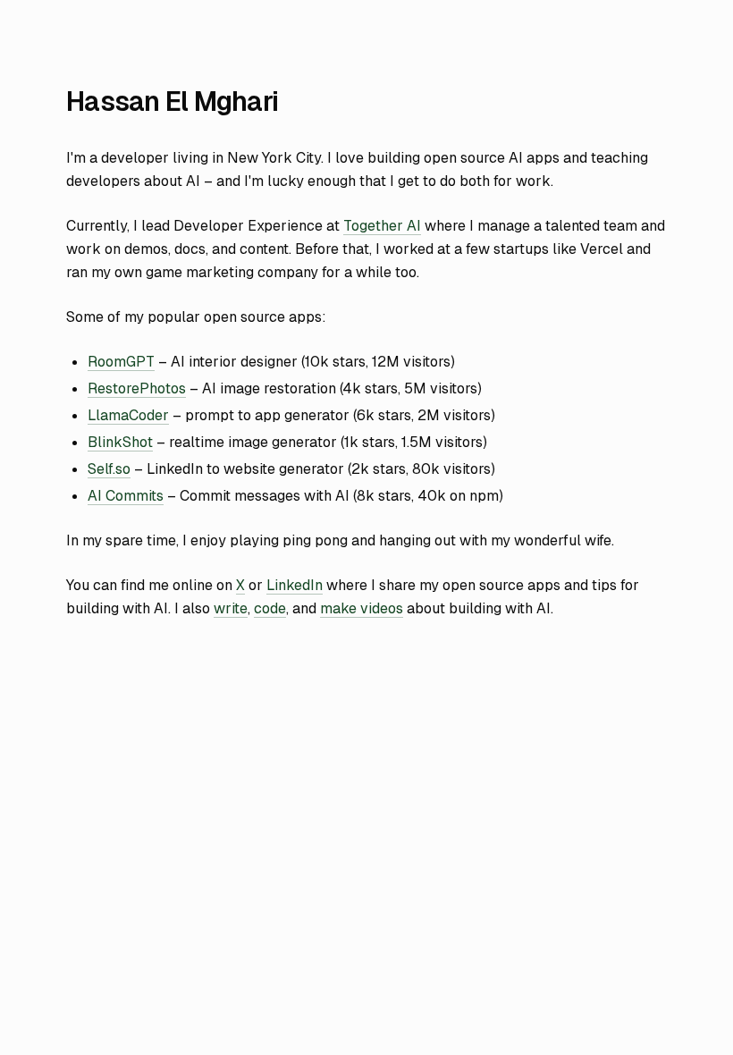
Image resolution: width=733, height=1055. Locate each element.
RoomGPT (121, 361)
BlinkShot (120, 442)
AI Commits (126, 495)
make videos (361, 608)
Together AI (382, 225)
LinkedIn (294, 585)
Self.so (109, 469)
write (231, 608)
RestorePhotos (137, 388)
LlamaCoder (128, 415)
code (270, 608)
